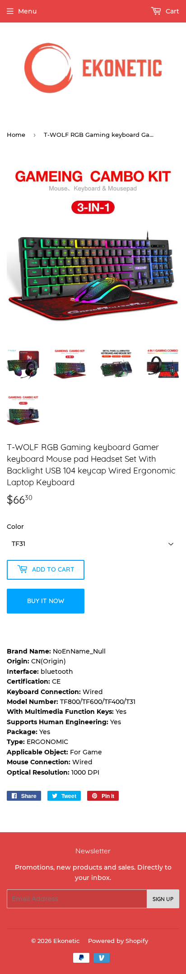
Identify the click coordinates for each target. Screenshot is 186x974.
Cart (171, 11)
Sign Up (163, 899)
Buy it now (45, 601)
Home (16, 134)
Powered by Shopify (118, 940)
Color (15, 527)
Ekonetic (66, 940)
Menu (27, 11)
